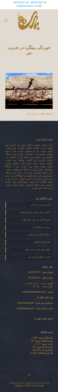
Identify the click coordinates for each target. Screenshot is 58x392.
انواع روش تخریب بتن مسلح (37, 249)
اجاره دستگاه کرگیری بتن (39, 257)
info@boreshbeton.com (27, 6)
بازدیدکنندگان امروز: (43, 341)
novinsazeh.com (25, 303)
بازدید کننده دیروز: (44, 347)
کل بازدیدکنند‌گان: (45, 353)
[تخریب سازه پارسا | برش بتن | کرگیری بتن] (29, 20)
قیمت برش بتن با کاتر (40, 204)
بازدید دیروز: (47, 344)
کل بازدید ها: (47, 350)
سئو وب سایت (25, 382)
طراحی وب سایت (41, 382)
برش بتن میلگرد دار (41, 227)
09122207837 (37, 2)
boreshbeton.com (25, 308)
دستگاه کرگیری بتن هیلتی (39, 234)
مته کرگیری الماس (42, 242)
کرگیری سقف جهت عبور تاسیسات (35, 212)
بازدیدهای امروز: (45, 337)
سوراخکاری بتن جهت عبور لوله (36, 219)
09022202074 (19, 2)
